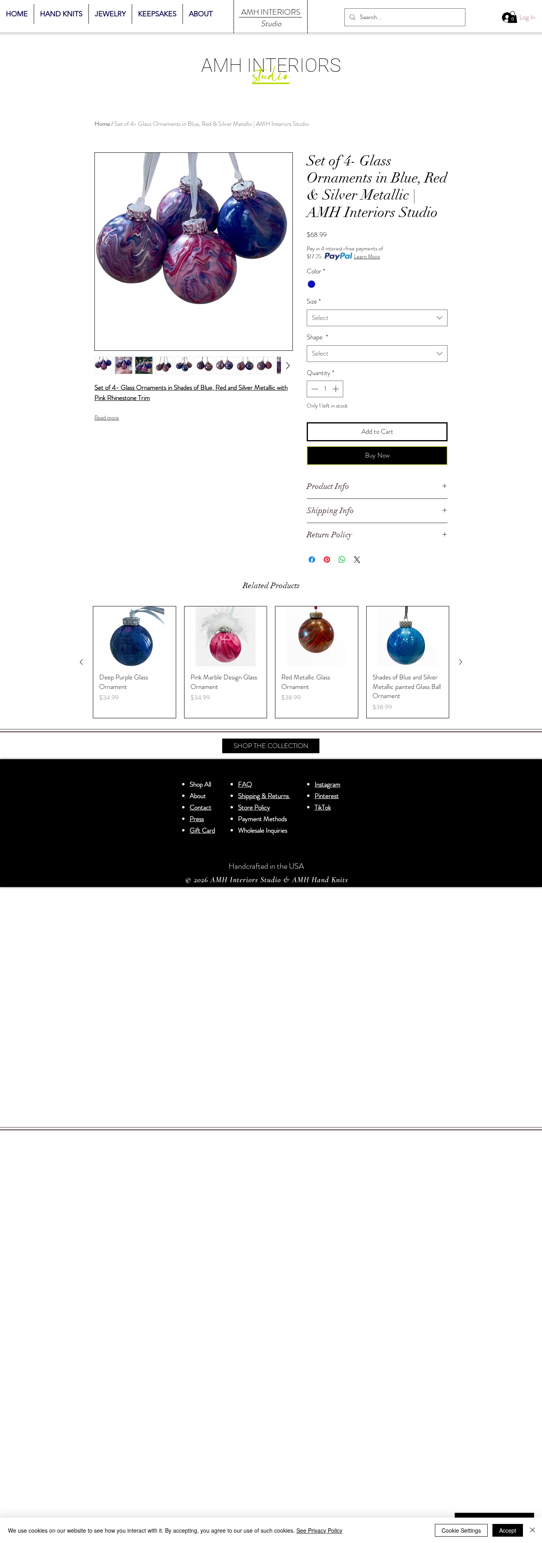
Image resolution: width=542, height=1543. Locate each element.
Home (102, 123)
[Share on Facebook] (312, 559)
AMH (250, 12)
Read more (106, 417)
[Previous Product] (81, 662)
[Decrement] (314, 389)
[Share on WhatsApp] (342, 559)
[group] (271, 662)
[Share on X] (357, 559)
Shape (317, 337)
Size (314, 301)
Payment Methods (263, 818)
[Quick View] (134, 636)
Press (197, 818)
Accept (507, 1530)
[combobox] (377, 318)
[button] (512, 17)
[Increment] (336, 389)
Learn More (367, 256)
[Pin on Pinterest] (327, 559)
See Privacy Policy (319, 1530)
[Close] (532, 1530)
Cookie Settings (461, 1530)
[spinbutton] (325, 389)
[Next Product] (460, 662)
